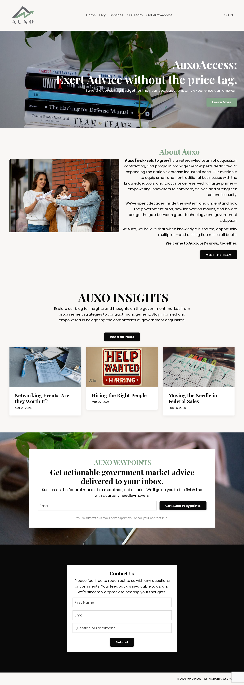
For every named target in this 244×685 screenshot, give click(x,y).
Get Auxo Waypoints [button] (183, 505)
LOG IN (228, 15)
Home (91, 15)
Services (116, 15)
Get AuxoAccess (159, 15)
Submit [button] (122, 642)
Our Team (135, 15)
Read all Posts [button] (122, 337)
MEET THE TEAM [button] (218, 255)
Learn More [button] (222, 102)
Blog (102, 15)
